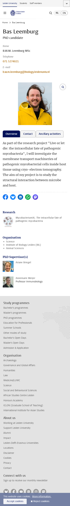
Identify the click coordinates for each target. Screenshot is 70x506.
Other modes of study (14, 333)
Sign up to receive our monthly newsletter (25, 480)
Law (5, 375)
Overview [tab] (11, 134)
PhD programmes (12, 318)
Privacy (7, 463)
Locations (8, 448)
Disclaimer (8, 453)
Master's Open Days (13, 342)
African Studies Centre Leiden (18, 395)
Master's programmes (14, 312)
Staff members (36, 3)
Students (23, 3)
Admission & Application (16, 348)
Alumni (7, 433)
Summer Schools (12, 327)
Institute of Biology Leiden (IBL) (23, 245)
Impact (7, 438)
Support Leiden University (16, 428)
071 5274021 (11, 61)
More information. (41, 496)
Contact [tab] (28, 134)
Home (5, 22)
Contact (7, 468)
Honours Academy (13, 400)
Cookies (7, 458)
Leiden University (10, 3)
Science (10, 241)
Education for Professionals (17, 322)
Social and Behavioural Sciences (20, 390)
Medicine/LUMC (11, 380)
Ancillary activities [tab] (50, 134)
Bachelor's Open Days (14, 337)
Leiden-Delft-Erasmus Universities (20, 443)
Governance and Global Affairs (19, 365)
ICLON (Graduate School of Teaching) (23, 405)
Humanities (9, 370)
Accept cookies (15, 501)
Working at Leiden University (18, 423)
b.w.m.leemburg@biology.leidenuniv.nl (26, 72)
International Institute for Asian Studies (23, 410)
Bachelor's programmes (15, 307)
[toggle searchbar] (51, 13)
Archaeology (9, 360)
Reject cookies (41, 501)
